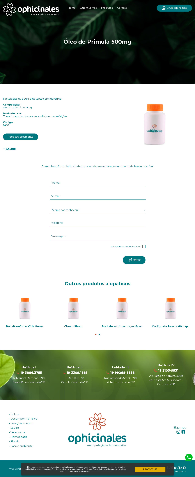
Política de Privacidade (93, 469)
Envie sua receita (176, 7)
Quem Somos (88, 7)
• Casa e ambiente (21, 446)
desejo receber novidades (126, 246)
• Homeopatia (18, 436)
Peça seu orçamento (20, 136)
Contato (122, 7)
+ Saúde (9, 149)
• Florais (14, 441)
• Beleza (14, 414)
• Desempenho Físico (23, 418)
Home (71, 7)
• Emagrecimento (20, 423)
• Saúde (14, 427)
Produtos (107, 7)
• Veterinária (17, 432)
